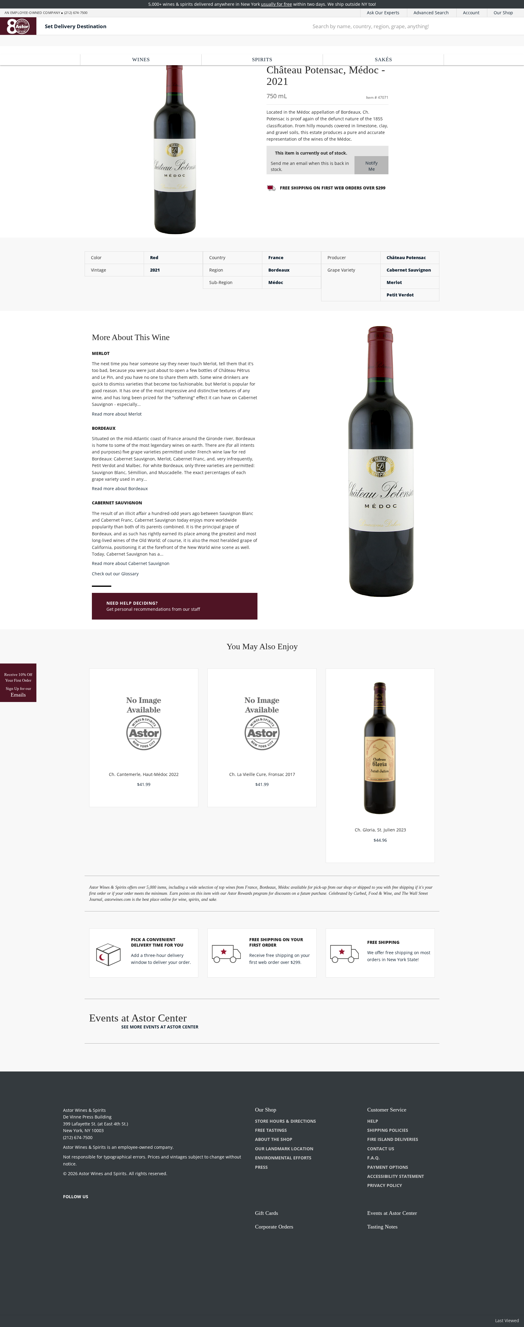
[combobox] (400, 26)
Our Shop (503, 12)
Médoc (275, 282)
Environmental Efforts (283, 1158)
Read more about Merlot (117, 414)
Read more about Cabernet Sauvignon (131, 563)
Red (154, 257)
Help (372, 1121)
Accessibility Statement (395, 1176)
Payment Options (387, 1167)
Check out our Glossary (115, 574)
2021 (155, 270)
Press (261, 1167)
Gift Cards (266, 1213)
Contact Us (380, 1149)
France (276, 257)
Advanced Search (431, 12)
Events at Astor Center (392, 1213)
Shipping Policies (387, 1130)
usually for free (276, 4)
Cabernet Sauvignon (409, 270)
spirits (262, 59)
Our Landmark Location (284, 1149)
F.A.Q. (373, 1158)
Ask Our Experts (383, 12)
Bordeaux (279, 270)
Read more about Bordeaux (120, 488)
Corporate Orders (274, 1227)
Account (471, 12)
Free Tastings (271, 1130)
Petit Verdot (400, 295)
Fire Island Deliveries (392, 1139)
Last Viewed (507, 1320)
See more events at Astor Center (159, 1027)
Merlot (394, 282)
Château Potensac (406, 257)
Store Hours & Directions (285, 1121)
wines (141, 59)
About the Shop (273, 1139)
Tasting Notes (382, 1227)
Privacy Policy (384, 1185)
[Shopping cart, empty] (509, 26)
